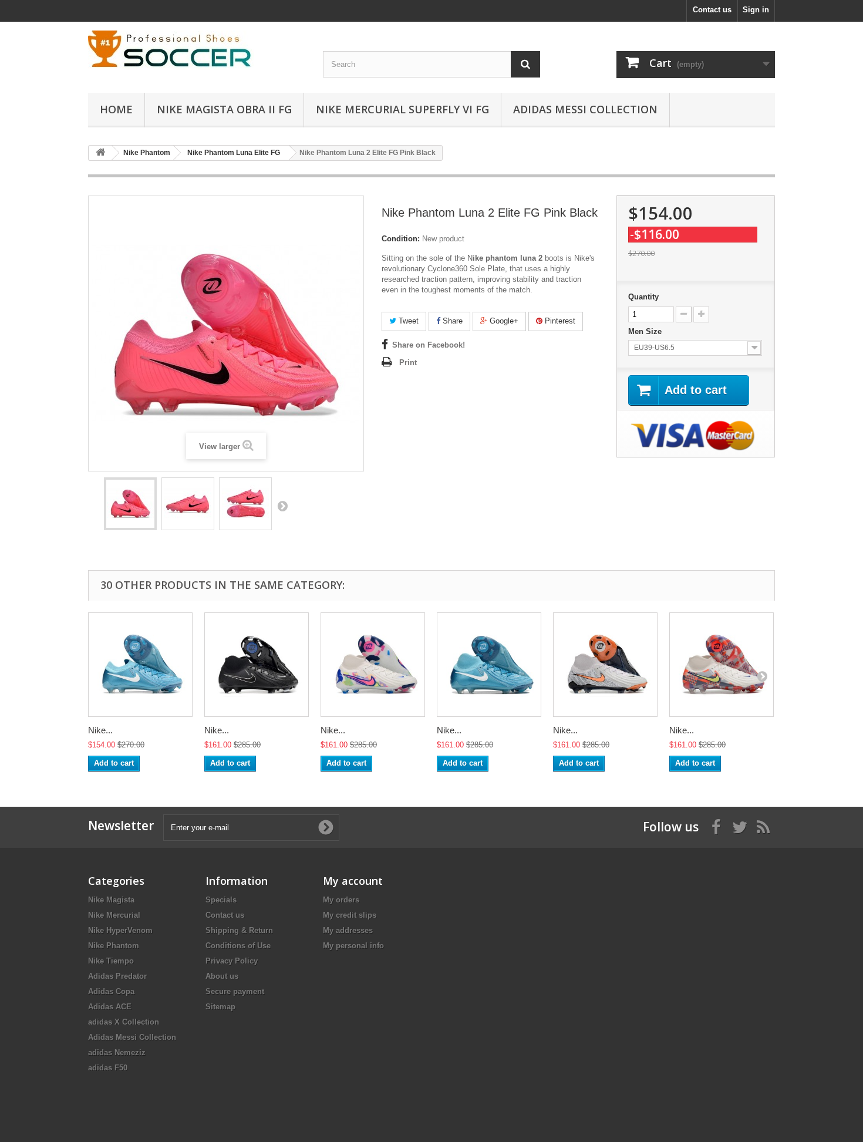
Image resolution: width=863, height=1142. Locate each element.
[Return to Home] (100, 153)
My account (353, 881)
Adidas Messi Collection (585, 109)
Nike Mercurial (114, 915)
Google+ (502, 320)
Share (451, 320)
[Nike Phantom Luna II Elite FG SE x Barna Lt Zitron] (721, 664)
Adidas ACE (110, 1006)
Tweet (407, 320)
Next (282, 505)
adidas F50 (107, 1067)
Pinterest (558, 320)
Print (408, 362)
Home (116, 109)
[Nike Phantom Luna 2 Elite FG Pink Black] (130, 504)
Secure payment (234, 991)
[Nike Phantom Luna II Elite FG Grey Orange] (605, 664)
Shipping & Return (239, 930)
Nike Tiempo (111, 960)
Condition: (401, 238)
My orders (341, 899)
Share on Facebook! (428, 345)
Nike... (100, 730)
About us (221, 976)
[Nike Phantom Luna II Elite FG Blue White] (489, 664)
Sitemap (220, 1006)
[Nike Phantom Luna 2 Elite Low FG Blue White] (140, 664)
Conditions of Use (238, 945)
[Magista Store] (196, 50)
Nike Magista (111, 899)
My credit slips (349, 915)
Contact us (712, 9)
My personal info (353, 945)
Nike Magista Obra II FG (224, 109)
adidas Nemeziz (117, 1052)
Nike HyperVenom (120, 930)
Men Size (646, 331)
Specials (221, 899)
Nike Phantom (113, 945)
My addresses (348, 930)
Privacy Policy (231, 960)
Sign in (756, 9)
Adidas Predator (117, 976)
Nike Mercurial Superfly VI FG (402, 109)
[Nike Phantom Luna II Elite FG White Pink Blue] (373, 664)
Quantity (643, 296)
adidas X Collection (123, 1022)
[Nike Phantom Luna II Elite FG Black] (256, 664)
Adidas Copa (111, 991)
